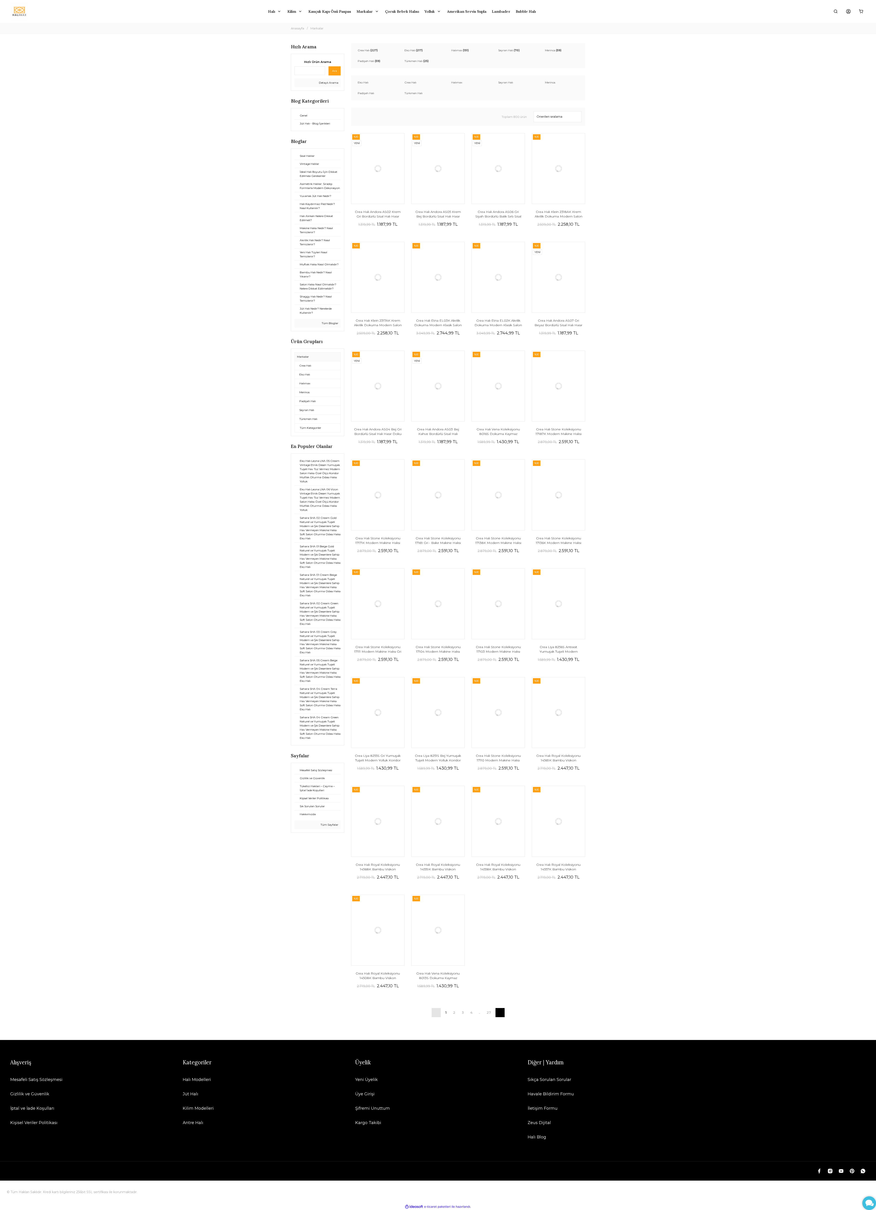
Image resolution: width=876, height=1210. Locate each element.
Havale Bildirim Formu (551, 1093)
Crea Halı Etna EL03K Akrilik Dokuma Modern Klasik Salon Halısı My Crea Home (438, 322)
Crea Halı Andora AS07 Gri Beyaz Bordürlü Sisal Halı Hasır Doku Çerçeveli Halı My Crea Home (558, 322)
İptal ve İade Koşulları (32, 1108)
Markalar (316, 28)
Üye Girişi (365, 1093)
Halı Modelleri (197, 1079)
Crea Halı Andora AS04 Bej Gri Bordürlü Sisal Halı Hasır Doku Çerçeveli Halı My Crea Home (378, 431)
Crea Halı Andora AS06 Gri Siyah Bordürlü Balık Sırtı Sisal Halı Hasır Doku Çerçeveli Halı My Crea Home (498, 214)
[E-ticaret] (437, 1207)
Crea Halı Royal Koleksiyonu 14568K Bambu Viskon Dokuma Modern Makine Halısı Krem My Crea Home (378, 867)
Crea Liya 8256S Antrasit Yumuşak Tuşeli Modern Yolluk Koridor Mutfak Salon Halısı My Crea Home (558, 649)
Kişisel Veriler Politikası (33, 1122)
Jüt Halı (190, 1093)
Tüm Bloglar (329, 323)
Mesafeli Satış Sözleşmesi (36, 1079)
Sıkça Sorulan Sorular (549, 1079)
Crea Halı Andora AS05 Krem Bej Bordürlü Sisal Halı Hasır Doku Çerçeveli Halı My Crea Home (438, 214)
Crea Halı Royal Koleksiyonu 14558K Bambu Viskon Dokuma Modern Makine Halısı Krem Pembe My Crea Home (498, 867)
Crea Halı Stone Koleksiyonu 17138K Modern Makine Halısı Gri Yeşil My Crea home (498, 540)
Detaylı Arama (328, 82)
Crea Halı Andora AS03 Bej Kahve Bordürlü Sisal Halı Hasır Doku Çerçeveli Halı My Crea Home (438, 431)
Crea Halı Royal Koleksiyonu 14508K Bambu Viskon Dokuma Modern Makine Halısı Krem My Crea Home (378, 975)
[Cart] (861, 11)
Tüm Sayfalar (329, 824)
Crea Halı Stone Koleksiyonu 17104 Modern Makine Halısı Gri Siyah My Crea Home (438, 649)
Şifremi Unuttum (372, 1108)
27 (489, 1012)
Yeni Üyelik (366, 1079)
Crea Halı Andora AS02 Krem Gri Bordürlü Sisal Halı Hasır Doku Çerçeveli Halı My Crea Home (378, 214)
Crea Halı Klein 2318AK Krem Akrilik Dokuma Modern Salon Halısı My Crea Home (558, 214)
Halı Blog (537, 1137)
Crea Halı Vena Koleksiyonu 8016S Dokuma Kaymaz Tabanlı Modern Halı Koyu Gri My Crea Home (498, 431)
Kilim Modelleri (198, 1108)
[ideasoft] (414, 1207)
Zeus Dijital (539, 1122)
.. (479, 1012)
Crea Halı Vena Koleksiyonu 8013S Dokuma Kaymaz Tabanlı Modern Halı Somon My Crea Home (438, 975)
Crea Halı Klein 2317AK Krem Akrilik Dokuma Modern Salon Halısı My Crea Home (378, 322)
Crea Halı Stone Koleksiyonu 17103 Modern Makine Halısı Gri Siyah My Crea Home (498, 649)
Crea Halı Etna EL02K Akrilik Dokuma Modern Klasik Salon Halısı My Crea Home (498, 322)
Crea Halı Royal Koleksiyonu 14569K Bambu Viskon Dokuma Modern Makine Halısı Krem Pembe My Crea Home (558, 758)
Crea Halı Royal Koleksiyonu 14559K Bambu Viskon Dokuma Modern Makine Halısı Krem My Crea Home (438, 867)
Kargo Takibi (368, 1122)
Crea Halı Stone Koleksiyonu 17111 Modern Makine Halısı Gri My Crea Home (377, 649)
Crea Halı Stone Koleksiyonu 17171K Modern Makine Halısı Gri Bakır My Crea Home (377, 540)
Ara (334, 70)
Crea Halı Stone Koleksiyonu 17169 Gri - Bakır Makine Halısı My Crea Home (438, 540)
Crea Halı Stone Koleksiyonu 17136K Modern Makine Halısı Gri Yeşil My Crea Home (558, 540)
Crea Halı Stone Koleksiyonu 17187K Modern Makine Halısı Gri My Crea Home (558, 431)
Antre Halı (193, 1122)
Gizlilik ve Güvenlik (29, 1093)
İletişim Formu (543, 1108)
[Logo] (19, 11)
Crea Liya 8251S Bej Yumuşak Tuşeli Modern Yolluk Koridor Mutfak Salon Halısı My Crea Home (438, 758)
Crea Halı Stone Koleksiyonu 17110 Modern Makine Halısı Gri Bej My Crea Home (498, 758)
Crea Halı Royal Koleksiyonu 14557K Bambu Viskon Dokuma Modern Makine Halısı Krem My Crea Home (558, 867)
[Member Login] (848, 11)
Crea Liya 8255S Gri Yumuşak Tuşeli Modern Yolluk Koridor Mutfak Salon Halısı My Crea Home (378, 758)
